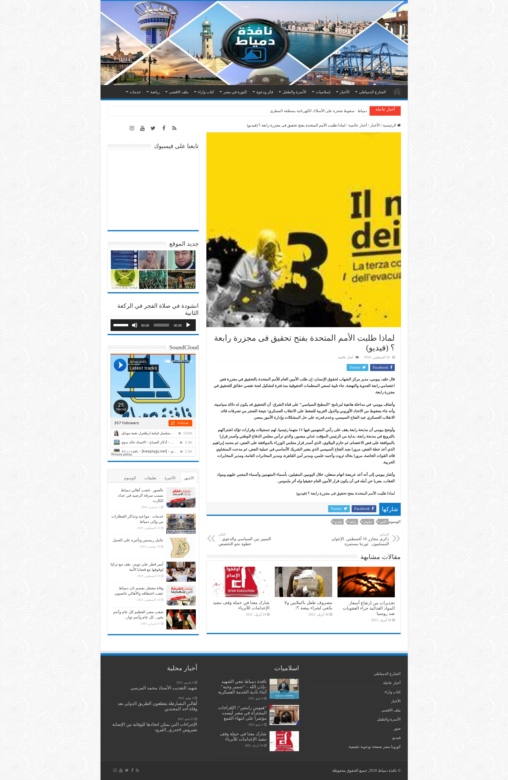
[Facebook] (163, 128)
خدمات (135, 92)
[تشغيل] (188, 325)
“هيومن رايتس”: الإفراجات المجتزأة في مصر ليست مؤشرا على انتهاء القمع (242, 713)
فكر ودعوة (264, 92)
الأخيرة (170, 478)
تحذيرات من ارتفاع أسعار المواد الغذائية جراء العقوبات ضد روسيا (369, 608)
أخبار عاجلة (392, 683)
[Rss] (174, 128)
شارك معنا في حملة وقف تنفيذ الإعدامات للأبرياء (241, 605)
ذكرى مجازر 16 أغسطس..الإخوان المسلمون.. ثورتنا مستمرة (360, 539)
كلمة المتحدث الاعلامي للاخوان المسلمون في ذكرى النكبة (321, 111)
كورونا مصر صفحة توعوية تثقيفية (375, 746)
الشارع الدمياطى (372, 92)
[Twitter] (153, 128)
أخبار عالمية (357, 125)
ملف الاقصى (178, 92)
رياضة (155, 92)
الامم (383, 521)
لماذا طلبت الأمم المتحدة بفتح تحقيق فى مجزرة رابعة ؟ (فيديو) (345, 493)
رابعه (353, 521)
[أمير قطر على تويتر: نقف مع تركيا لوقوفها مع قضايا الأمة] (181, 572)
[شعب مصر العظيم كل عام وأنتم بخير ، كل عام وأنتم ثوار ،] (181, 619)
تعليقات (150, 478)
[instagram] (132, 128)
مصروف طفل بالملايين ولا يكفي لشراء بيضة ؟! (308, 605)
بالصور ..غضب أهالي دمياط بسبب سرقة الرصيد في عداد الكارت (140, 495)
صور (397, 728)
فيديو (338, 521)
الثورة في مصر (235, 92)
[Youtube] (142, 128)
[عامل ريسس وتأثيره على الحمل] (181, 548)
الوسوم (130, 478)
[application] (153, 325)
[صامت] (135, 325)
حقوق (368, 521)
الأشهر (189, 478)
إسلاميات (323, 92)
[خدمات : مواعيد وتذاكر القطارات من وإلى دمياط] (181, 524)
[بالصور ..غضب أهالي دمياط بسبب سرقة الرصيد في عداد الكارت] (181, 498)
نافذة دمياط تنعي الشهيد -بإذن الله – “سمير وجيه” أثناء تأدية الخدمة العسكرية (242, 686)
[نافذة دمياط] (254, 43)
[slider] (121, 324)
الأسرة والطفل (294, 92)
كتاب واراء (206, 92)
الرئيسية (397, 91)
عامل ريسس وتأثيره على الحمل (138, 540)
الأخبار (345, 92)
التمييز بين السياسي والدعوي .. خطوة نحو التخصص (244, 539)
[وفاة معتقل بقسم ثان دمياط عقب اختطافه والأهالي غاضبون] (181, 596)
